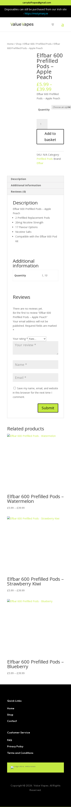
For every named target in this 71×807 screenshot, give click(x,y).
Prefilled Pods (44, 43)
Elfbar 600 (28, 43)
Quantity (44, 109)
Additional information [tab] (26, 185)
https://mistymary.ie (36, 13)
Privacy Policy (15, 746)
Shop (18, 43)
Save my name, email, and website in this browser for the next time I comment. (35, 393)
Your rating (20, 338)
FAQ (9, 740)
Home (10, 43)
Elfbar (40, 163)
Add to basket (50, 136)
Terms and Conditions (20, 753)
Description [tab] (18, 179)
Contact (12, 721)
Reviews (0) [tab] (18, 191)
